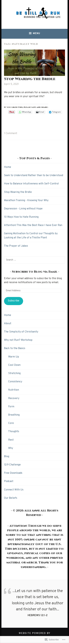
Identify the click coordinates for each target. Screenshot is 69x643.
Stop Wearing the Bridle (29, 79)
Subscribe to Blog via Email (34, 272)
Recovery (13, 398)
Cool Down (14, 365)
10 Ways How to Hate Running (21, 217)
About (7, 323)
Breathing (14, 415)
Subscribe (13, 300)
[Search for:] (34, 259)
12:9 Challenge (12, 464)
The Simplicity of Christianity (21, 331)
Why (10, 448)
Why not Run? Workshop (18, 340)
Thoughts (13, 431)
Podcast (8, 481)
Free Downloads (13, 473)
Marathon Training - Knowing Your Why (26, 200)
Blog (6, 456)
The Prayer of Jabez (16, 246)
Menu (36, 33)
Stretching (14, 373)
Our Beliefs (10, 498)
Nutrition (13, 390)
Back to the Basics (14, 348)
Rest (11, 440)
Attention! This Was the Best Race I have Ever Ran (33, 225)
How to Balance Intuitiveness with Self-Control (31, 183)
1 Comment (10, 133)
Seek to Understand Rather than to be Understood (33, 175)
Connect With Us (13, 489)
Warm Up (13, 356)
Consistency (15, 381)
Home (7, 167)
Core (11, 423)
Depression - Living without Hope (23, 208)
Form (11, 406)
